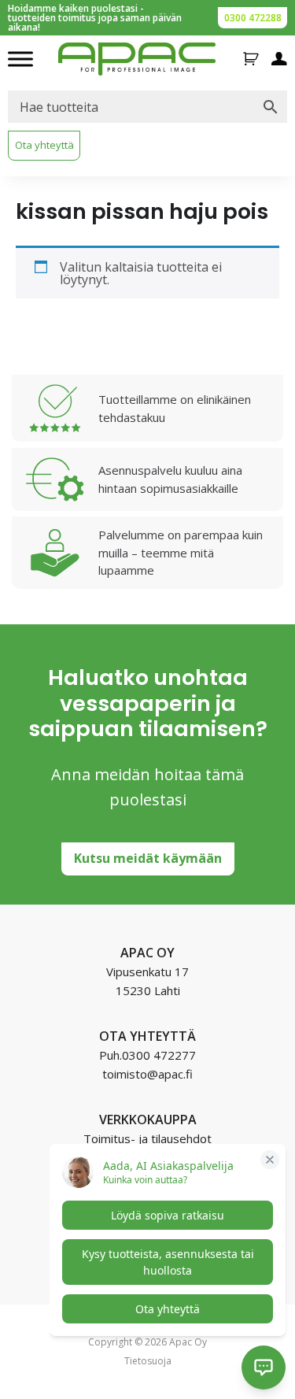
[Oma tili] (279, 59)
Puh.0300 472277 (147, 1055)
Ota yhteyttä (44, 145)
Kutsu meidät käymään (148, 858)
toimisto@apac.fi (147, 1074)
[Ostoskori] (251, 59)
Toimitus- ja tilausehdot (147, 1138)
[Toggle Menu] (20, 58)
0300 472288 (253, 17)
